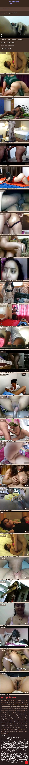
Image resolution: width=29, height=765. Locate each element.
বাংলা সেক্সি (18, 739)
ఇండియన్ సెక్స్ (25, 746)
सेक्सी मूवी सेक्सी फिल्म (10, 756)
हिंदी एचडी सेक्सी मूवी (7, 757)
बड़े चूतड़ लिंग (14, 39)
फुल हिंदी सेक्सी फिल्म (21, 712)
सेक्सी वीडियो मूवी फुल (21, 729)
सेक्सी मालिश (3, 42)
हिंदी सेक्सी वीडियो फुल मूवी (15, 746)
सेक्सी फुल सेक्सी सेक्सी (18, 725)
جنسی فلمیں (13, 739)
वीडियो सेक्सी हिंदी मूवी (19, 756)
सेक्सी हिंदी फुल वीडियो (11, 731)
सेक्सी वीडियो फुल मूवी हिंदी (12, 729)
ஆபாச (8, 746)
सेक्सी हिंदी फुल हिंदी (19, 731)
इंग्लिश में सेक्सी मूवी (11, 762)
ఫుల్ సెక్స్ (7, 748)
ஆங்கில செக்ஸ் (19, 762)
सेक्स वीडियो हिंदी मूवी (7, 751)
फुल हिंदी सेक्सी (13, 712)
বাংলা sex (17, 740)
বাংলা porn (21, 744)
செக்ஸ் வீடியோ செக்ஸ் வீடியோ (16, 754)
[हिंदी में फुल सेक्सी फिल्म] (26, 762)
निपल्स (9, 39)
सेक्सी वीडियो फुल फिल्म (19, 727)
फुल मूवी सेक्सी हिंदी (19, 702)
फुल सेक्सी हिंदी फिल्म (4, 710)
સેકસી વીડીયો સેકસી (9, 750)
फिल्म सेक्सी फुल (20, 700)
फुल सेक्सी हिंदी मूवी (8, 753)
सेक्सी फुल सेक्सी (10, 725)
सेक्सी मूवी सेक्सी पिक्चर (19, 755)
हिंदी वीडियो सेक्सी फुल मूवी (17, 751)
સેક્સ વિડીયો (9, 755)
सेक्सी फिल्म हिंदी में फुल (11, 721)
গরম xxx (16, 759)
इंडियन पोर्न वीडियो (20, 747)
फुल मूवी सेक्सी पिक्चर (11, 702)
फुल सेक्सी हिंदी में (12, 710)
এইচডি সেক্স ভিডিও (25, 741)
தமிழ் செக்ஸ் (15, 744)
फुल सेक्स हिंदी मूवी (15, 704)
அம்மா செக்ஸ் (6, 741)
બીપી (8, 739)
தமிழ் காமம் (18, 741)
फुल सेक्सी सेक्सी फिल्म (16, 708)
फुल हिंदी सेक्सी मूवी (8, 752)
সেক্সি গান (5, 762)
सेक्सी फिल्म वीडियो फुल (19, 719)
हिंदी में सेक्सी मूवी (8, 744)
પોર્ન (13, 755)
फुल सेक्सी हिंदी (24, 708)
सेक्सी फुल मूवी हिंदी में (19, 723)
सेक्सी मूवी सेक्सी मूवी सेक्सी (17, 757)
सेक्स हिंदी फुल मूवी (16, 714)
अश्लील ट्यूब (22, 739)
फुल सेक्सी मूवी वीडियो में (15, 706)
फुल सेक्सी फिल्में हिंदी (6, 706)
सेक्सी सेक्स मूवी (4, 760)
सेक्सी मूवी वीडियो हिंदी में (14, 748)
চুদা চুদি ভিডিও (12, 740)
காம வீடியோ (6, 758)
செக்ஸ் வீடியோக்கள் (7, 743)
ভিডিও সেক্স (3, 742)
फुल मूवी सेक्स (21, 745)
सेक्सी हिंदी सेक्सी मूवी (23, 759)
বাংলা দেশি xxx (12, 741)
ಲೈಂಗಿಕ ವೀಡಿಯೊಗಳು (10, 759)
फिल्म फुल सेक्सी (13, 700)
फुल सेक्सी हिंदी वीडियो (21, 710)
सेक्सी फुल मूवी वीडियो (10, 723)
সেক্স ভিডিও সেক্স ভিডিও (10, 742)
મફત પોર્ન (22, 740)
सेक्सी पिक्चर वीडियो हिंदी (18, 753)
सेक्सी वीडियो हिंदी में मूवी (17, 743)
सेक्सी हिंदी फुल (3, 731)
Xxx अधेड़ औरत (3, 39)
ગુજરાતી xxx (3, 739)
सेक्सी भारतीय (20, 39)
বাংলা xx (20, 760)
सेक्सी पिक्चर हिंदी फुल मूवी (7, 717)
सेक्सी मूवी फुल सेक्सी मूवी (10, 42)
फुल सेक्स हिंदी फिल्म (7, 704)
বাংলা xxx (2, 750)
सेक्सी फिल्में (15, 745)
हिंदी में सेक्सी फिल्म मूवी (11, 747)
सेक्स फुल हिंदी (9, 714)
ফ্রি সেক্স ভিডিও (12, 758)
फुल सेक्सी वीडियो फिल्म (6, 708)
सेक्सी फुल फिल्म (19, 721)
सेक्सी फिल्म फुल (16, 717)
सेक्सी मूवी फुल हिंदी (10, 727)
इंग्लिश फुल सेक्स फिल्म (5, 700)
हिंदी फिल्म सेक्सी (9, 745)
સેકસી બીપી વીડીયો (19, 742)
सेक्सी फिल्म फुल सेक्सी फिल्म (9, 719)
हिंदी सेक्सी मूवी (4, 747)
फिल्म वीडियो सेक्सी (23, 748)
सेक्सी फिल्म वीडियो (16, 752)
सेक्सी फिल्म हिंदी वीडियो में (12, 760)
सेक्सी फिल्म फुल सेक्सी (19, 750)
